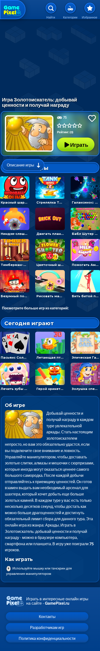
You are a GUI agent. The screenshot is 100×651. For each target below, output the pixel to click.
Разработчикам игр (47, 627)
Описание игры (20, 165)
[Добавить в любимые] (92, 118)
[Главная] (12, 9)
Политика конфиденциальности (47, 638)
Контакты (47, 616)
